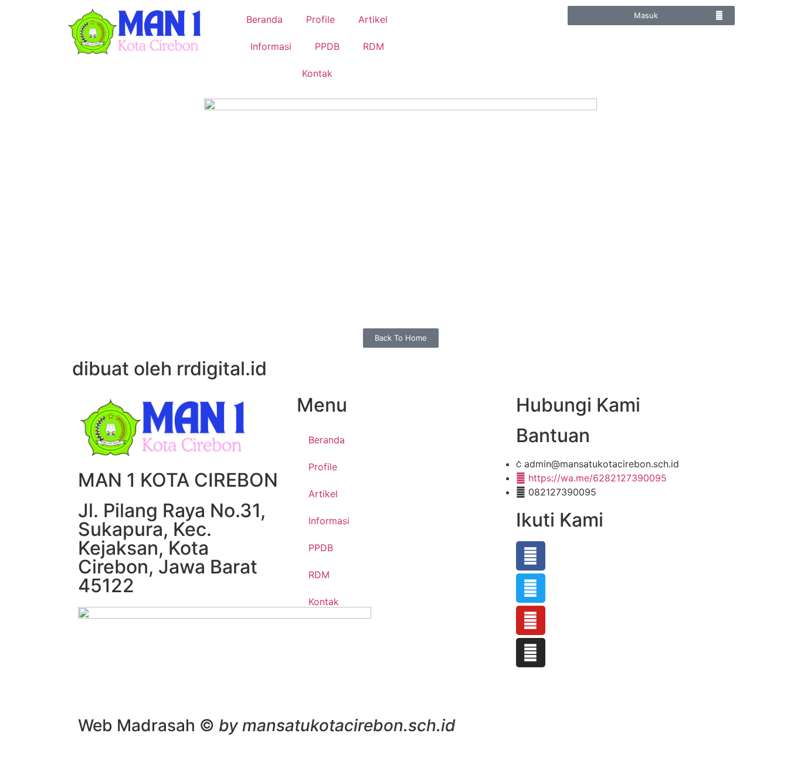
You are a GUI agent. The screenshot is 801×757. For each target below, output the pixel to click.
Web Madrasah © (267, 725)
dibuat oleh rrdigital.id (169, 368)
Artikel (373, 19)
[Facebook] (530, 556)
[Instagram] (530, 652)
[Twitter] (530, 588)
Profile (320, 19)
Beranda (264, 19)
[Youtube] (530, 620)
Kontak (317, 73)
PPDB (327, 46)
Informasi (270, 46)
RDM (373, 46)
